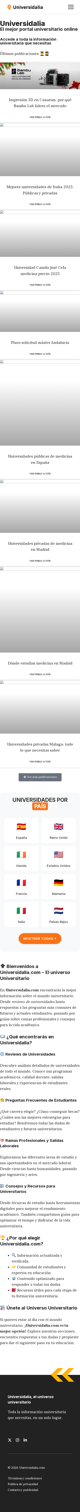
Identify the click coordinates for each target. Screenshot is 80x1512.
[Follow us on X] (10, 1440)
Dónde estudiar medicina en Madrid (40, 663)
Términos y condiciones (25, 1478)
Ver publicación (40, 117)
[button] (40, 777)
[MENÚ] (71, 7)
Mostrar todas (40, 939)
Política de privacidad (23, 1484)
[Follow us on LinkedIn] (25, 1440)
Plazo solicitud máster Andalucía (40, 342)
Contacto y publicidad (23, 1490)
